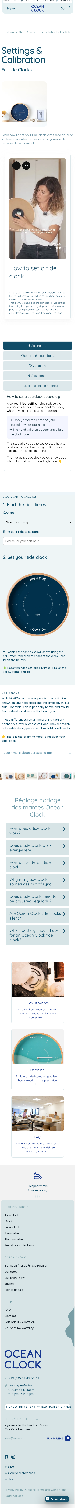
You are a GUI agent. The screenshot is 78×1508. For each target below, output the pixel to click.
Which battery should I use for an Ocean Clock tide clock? (33, 935)
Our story (11, 1271)
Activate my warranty (19, 1328)
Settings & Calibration (20, 1322)
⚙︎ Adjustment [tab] (37, 376)
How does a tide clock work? (29, 830)
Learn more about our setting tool (28, 752)
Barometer (12, 1233)
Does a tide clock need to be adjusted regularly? (33, 898)
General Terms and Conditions (45, 1490)
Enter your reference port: (21, 531)
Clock (8, 1221)
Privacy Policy (14, 1490)
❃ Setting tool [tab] (37, 345)
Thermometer (14, 1239)
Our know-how (15, 1277)
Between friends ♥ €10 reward (26, 1265)
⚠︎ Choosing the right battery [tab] (37, 355)
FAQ (8, 1310)
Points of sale (14, 1290)
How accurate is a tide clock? (30, 864)
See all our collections (19, 1245)
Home (10, 32)
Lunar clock (12, 1227)
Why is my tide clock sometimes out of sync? (31, 881)
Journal (9, 1283)
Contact (10, 1316)
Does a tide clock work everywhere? (30, 847)
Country (8, 512)
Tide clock (12, 1215)
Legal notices (14, 1496)
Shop (22, 32)
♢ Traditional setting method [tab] (38, 386)
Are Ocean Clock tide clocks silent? (35, 915)
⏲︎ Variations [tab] (38, 366)
